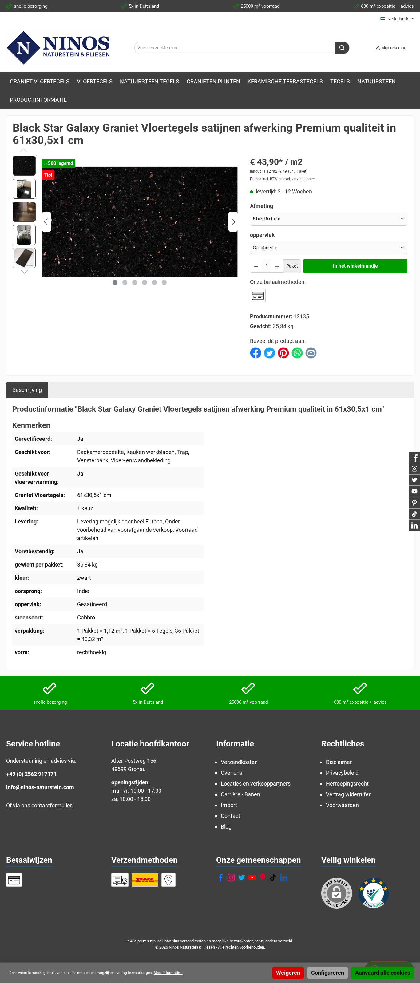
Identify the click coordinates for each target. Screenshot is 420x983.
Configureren (327, 972)
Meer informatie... (168, 973)
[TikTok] (273, 877)
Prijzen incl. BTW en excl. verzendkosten (283, 179)
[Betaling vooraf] (258, 295)
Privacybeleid (342, 773)
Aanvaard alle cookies (382, 972)
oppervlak (262, 235)
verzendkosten (193, 941)
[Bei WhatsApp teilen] (297, 352)
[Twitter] (241, 877)
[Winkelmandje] (416, 46)
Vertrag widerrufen (349, 794)
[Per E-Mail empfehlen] (311, 352)
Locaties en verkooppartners (256, 783)
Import (229, 805)
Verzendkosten (239, 762)
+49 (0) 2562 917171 (31, 774)
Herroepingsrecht (347, 783)
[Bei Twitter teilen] (269, 352)
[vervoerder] (120, 880)
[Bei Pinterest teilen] (283, 352)
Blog (226, 826)
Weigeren (288, 972)
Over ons (231, 773)
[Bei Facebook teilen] (256, 352)
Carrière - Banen (240, 794)
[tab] (27, 390)
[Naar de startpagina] (58, 47)
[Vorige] (46, 222)
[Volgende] (233, 222)
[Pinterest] (262, 877)
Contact (230, 816)
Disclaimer (339, 762)
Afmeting (261, 206)
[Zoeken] (342, 48)
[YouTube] (252, 877)
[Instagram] (231, 877)
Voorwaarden (342, 805)
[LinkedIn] (283, 877)
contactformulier (51, 805)
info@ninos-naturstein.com (40, 787)
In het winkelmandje (355, 266)
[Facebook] (220, 877)
